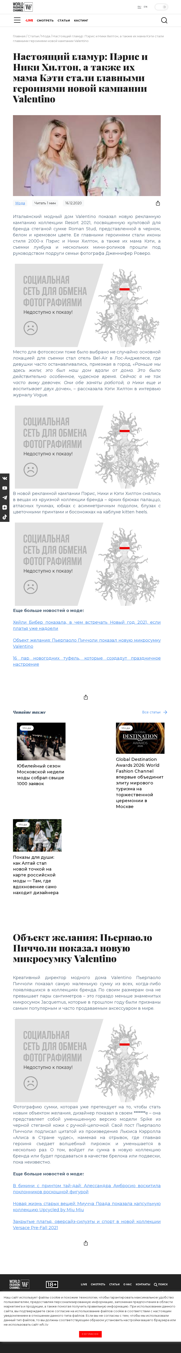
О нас (127, 1284)
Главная (19, 36)
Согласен (90, 1334)
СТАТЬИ (64, 20)
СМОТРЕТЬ (45, 20)
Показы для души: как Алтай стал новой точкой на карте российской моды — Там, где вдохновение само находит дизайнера (35, 875)
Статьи (33, 36)
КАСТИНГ (81, 20)
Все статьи (151, 712)
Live (84, 1284)
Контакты (143, 1284)
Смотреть (98, 1284)
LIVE (29, 20)
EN (145, 6)
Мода (45, 36)
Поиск (162, 1284)
